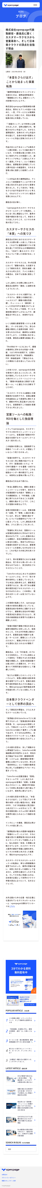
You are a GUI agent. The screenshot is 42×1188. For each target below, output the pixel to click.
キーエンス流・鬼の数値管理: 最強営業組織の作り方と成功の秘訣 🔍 (21, 1041)
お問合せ (4, 1174)
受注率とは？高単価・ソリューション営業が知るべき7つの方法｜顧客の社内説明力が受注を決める (25, 1106)
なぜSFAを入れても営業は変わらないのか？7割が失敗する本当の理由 (25, 1120)
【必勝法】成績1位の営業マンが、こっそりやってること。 (21, 1060)
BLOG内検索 (26, 1142)
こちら (12, 906)
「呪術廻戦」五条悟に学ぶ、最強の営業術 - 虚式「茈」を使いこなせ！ (20, 1031)
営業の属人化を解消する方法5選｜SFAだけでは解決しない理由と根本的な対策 (25, 1092)
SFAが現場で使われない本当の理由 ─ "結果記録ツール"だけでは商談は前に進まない (25, 1079)
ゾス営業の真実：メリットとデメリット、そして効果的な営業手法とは (20, 1020)
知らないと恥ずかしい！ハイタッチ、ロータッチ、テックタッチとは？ (20, 1050)
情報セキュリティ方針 (9, 1180)
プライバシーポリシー (9, 1177)
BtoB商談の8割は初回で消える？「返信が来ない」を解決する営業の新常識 (25, 1132)
